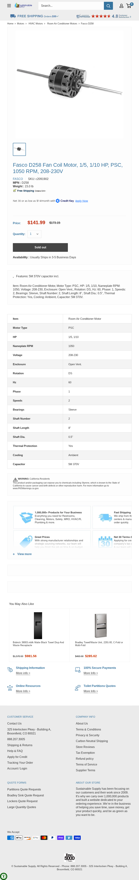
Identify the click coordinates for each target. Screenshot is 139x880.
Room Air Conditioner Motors (62, 23)
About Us (82, 723)
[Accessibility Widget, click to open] (3, 876)
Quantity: (19, 234)
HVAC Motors (36, 23)
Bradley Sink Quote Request (25, 795)
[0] (129, 6)
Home (10, 23)
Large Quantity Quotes (21, 807)
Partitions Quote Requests (24, 789)
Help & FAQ (15, 750)
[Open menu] (9, 5)
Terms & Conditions (88, 729)
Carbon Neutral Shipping (92, 741)
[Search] (108, 6)
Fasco (18, 178)
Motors (20, 23)
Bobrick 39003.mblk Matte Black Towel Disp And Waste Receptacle (38, 644)
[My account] (121, 6)
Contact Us (14, 723)
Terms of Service (86, 764)
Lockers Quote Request (22, 801)
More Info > (91, 673)
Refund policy (85, 758)
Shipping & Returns (19, 745)
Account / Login (17, 768)
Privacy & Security (87, 735)
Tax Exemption (85, 752)
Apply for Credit (17, 756)
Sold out (40, 247)
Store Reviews (85, 747)
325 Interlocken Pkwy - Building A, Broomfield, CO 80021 (29, 731)
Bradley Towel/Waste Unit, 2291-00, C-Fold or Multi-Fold (99, 644)
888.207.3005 (16, 739)
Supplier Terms (85, 770)
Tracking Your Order (20, 762)
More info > (23, 673)
